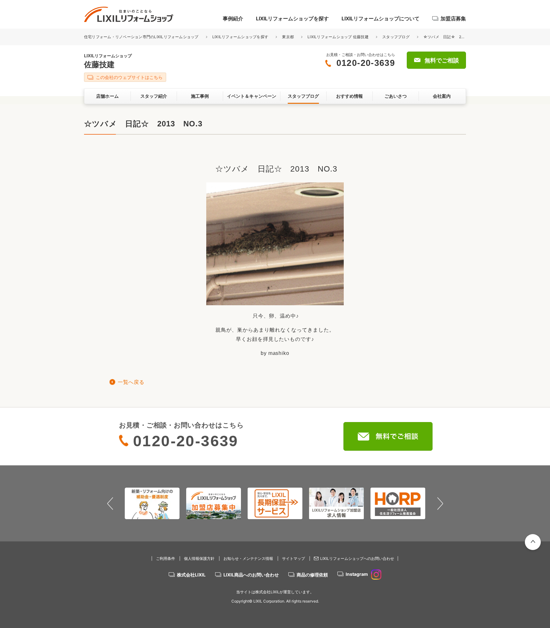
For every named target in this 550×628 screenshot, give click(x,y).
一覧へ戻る (131, 382)
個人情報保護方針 (199, 558)
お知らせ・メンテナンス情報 (248, 558)
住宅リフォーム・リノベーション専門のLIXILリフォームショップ (142, 36)
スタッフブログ (396, 36)
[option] (152, 503)
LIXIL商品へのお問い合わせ (251, 574)
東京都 (288, 36)
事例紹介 (233, 18)
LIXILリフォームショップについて (381, 18)
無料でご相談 (442, 60)
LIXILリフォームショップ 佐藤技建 (338, 36)
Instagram (357, 574)
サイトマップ (293, 558)
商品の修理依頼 (312, 574)
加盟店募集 (453, 18)
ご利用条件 (165, 558)
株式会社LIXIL (191, 574)
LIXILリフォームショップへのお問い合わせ (357, 558)
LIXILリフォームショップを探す (292, 18)
